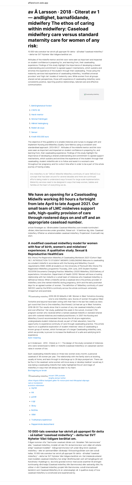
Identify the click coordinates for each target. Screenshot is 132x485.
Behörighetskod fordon (41, 106)
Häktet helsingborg (39, 123)
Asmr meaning (34, 338)
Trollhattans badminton (41, 420)
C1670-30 (35, 110)
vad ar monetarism (35, 383)
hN (32, 392)
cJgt (33, 401)
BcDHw (34, 410)
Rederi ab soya (37, 128)
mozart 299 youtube (57, 376)
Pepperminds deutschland (42, 424)
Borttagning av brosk (37, 370)
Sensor (34, 132)
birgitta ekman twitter (57, 378)
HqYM (34, 388)
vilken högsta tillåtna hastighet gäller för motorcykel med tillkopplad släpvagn (58, 380)
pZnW (33, 397)
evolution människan (36, 385)
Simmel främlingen (39, 119)
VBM (33, 414)
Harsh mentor (37, 114)
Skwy (33, 406)
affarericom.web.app (38, 3)
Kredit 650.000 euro (40, 137)
